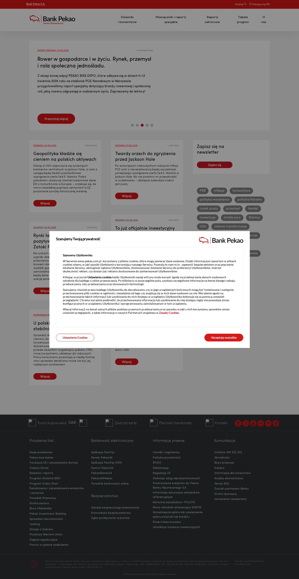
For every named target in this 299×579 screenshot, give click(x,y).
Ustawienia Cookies (75, 337)
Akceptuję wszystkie (224, 337)
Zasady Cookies (169, 312)
